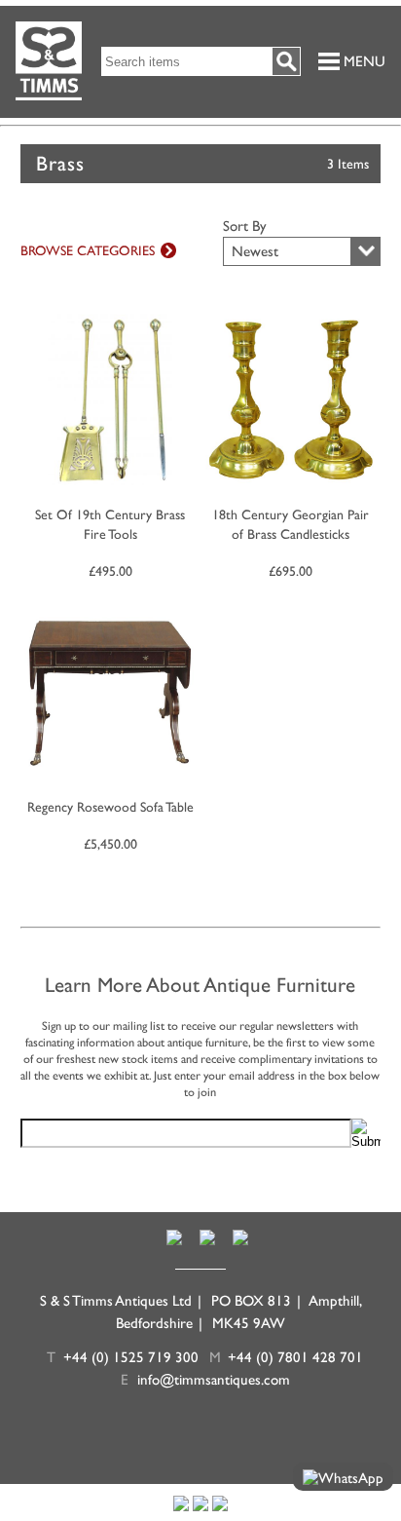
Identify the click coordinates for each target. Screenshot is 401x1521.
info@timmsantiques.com (213, 1379)
